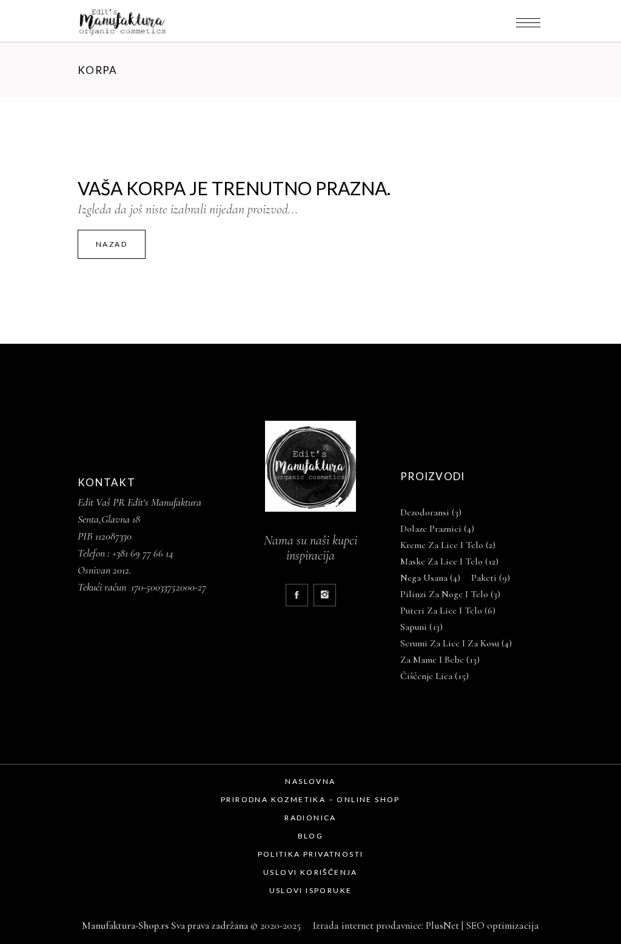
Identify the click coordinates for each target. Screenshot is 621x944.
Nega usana (430, 578)
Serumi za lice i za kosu (456, 643)
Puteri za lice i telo (447, 610)
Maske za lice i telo (449, 561)
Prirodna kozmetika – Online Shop (310, 799)
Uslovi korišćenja (310, 872)
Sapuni (421, 627)
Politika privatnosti (311, 854)
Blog (311, 835)
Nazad (111, 244)
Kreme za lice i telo (447, 545)
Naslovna (310, 781)
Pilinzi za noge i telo (450, 594)
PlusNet (442, 925)
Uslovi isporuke (310, 890)
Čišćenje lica (434, 676)
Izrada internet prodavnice (364, 925)
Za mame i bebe (440, 660)
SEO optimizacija (502, 925)
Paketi (490, 578)
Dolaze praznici (437, 529)
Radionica (310, 817)
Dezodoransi (431, 512)
